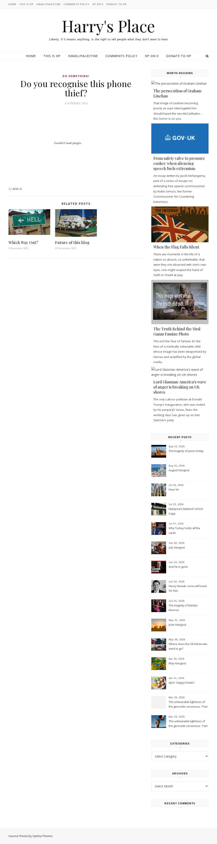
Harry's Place (108, 26)
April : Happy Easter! (181, 682)
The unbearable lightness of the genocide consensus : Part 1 (188, 724)
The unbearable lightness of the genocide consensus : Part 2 (188, 704)
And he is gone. (178, 567)
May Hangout (177, 663)
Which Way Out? (23, 242)
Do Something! (76, 76)
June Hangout (177, 625)
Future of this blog (72, 242)
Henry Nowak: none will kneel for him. (188, 588)
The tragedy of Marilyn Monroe (183, 607)
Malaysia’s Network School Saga (186, 511)
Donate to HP (116, 4)
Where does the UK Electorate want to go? (188, 646)
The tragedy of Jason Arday (186, 451)
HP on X (97, 4)
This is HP (26, 4)
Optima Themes (42, 836)
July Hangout (177, 547)
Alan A (17, 189)
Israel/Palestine (48, 4)
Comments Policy (76, 4)
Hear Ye (174, 489)
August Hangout (179, 470)
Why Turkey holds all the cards (184, 530)
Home (12, 4)
